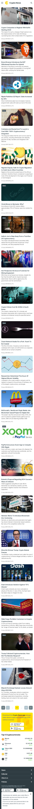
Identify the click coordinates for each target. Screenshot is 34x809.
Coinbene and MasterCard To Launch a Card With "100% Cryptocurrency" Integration (15, 131)
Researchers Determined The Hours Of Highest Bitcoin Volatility (14, 377)
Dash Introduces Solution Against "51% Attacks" (15, 586)
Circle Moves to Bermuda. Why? (12, 204)
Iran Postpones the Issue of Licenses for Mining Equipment (15, 272)
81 (16, 707)
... (12, 707)
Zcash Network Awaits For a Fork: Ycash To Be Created (16, 343)
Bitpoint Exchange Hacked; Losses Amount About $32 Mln (16, 689)
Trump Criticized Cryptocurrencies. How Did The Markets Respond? (15, 655)
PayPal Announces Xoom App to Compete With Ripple (16, 446)
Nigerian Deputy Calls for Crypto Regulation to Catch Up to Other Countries (16, 169)
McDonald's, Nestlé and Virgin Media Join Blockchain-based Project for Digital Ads (16, 411)
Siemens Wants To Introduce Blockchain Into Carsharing (15, 517)
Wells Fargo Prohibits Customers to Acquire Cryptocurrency (16, 620)
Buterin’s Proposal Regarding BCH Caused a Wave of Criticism (16, 480)
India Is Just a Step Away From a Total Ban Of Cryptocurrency (16, 237)
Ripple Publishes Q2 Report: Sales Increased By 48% (16, 98)
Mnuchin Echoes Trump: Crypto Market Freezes (15, 551)
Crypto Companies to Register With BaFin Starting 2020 (15, 29)
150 (26, 707)
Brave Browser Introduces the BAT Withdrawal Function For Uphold (13, 63)
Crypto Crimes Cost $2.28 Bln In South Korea (15, 308)
